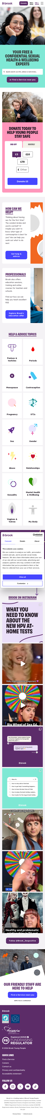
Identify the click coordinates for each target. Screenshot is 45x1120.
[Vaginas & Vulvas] (12, 513)
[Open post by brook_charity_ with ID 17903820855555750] (22, 747)
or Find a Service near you (22, 79)
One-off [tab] (13, 144)
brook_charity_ (22, 604)
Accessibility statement (12, 1074)
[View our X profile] (20, 1087)
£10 (28, 154)
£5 (16, 154)
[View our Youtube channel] (28, 1087)
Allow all (22, 577)
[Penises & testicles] (12, 352)
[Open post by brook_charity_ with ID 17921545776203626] (22, 622)
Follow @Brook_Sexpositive (22, 941)
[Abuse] (12, 459)
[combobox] (22, 72)
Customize (21, 583)
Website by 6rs (27, 1113)
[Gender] (33, 432)
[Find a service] (37, 3)
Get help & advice (16, 255)
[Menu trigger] (42, 3)
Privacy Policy (17, 1113)
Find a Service (8, 1059)
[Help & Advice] (31, 3)
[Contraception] (33, 379)
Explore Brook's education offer (16, 314)
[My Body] (33, 513)
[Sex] (12, 432)
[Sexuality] (12, 486)
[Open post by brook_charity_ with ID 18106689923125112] (22, 788)
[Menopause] (12, 379)
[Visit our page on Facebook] (5, 1087)
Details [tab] (22, 541)
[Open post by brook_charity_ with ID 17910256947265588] (22, 871)
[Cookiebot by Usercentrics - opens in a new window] (32, 535)
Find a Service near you (22, 995)
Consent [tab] (8, 541)
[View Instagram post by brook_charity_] (41, 639)
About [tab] (37, 541)
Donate (24, 3)
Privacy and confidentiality (13, 1070)
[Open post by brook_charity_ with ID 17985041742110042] (22, 663)
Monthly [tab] (31, 144)
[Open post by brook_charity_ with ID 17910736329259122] (22, 913)
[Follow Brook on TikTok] (35, 1087)
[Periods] (33, 352)
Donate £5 (22, 181)
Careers (5, 1063)
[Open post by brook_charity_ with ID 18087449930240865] (22, 830)
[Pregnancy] (12, 405)
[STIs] (33, 405)
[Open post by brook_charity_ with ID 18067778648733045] (22, 705)
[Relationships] (33, 459)
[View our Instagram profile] (13, 1087)
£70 (22, 161)
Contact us (6, 1066)
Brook (7, 3)
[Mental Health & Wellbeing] (33, 486)
